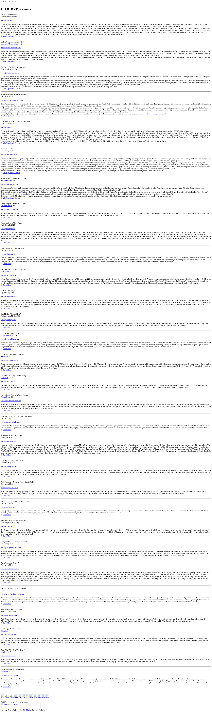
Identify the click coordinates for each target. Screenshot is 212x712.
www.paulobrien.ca (8, 381)
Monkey (4, 652)
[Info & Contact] (47, 697)
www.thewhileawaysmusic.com (12, 100)
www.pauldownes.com (9, 275)
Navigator (4, 631)
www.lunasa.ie (6, 127)
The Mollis (27, 710)
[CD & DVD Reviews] (28, 697)
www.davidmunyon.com (9, 360)
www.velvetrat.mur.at (8, 656)
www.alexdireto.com (8, 507)
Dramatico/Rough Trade (9, 44)
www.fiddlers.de (6, 526)
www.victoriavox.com (8, 296)
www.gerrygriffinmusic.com (11, 548)
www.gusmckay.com (8, 320)
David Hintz (7, 217)
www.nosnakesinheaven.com (11, 401)
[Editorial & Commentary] (16, 697)
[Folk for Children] (35, 697)
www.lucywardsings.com (10, 339)
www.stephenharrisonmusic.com (12, 594)
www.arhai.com (6, 20)
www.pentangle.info (8, 229)
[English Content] (12, 697)
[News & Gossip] (20, 697)
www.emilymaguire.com (9, 184)
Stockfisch (4, 356)
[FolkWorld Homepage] (2, 697)
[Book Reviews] (31, 697)
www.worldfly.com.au (9, 466)
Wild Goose (5, 271)
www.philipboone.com (9, 254)
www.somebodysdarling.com (11, 422)
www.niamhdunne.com (9, 155)
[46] (23, 158)
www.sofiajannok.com (9, 615)
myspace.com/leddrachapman (11, 48)
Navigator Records (7, 335)
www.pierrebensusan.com (10, 569)
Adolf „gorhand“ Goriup (11, 36)
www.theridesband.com (9, 441)
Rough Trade (5, 397)
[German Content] (7, 697)
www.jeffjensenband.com (10, 73)
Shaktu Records (6, 180)
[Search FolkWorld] (43, 697)
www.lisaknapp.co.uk (8, 635)
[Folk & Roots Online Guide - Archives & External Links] (39, 697)
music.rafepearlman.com (9, 488)
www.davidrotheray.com (9, 675)
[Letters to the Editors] (24, 697)
